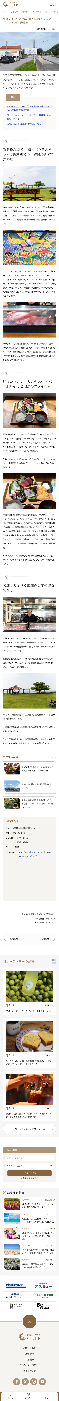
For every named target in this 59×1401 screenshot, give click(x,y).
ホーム (10, 1398)
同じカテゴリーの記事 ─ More (29, 1129)
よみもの (28, 1398)
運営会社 (29, 1353)
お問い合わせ (29, 1347)
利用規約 (29, 1359)
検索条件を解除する (29, 1178)
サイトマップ (29, 1370)
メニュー (48, 1398)
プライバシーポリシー (29, 1365)
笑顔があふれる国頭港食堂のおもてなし (25, 123)
